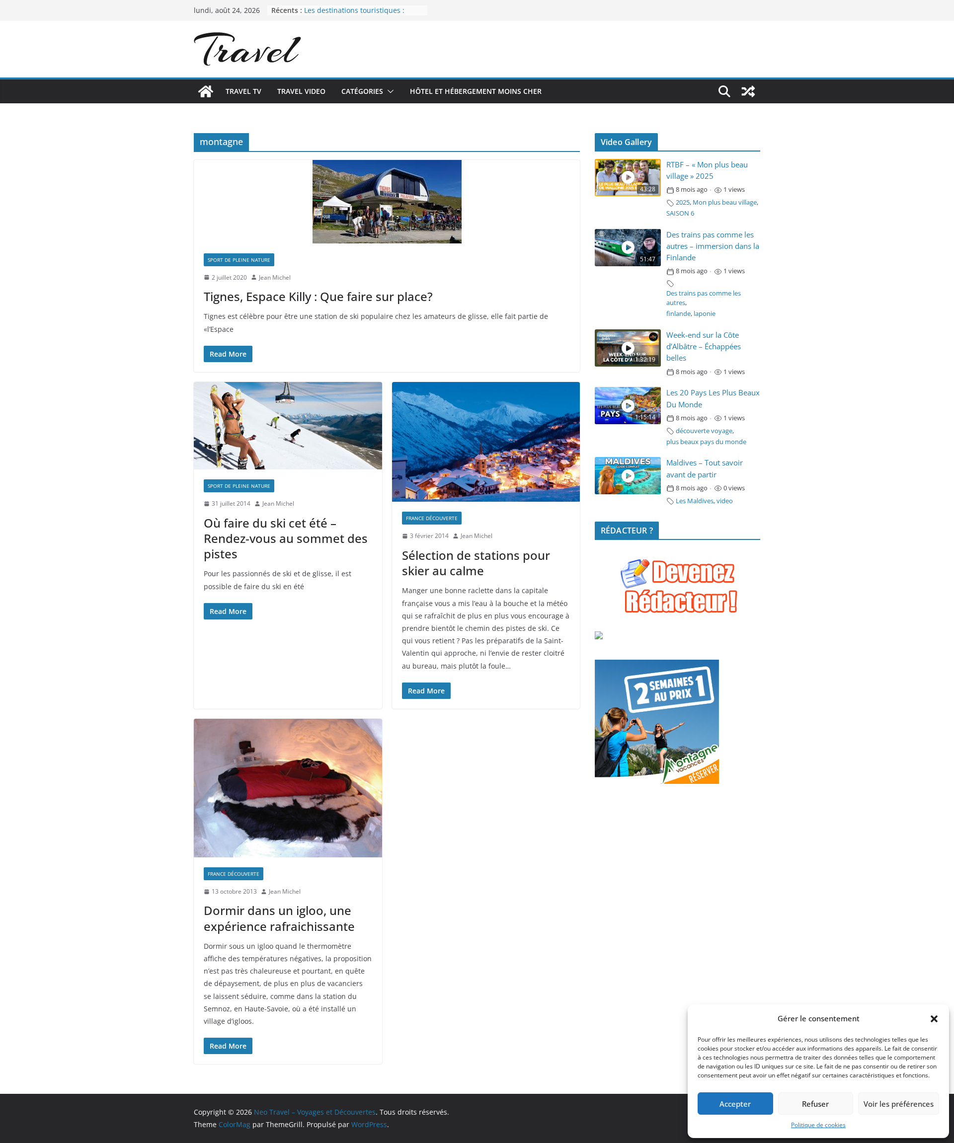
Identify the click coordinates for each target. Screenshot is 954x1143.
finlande (678, 313)
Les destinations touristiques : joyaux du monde (354, 15)
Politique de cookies (818, 1125)
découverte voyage (704, 431)
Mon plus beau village (725, 202)
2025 (683, 202)
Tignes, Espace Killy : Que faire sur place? (318, 296)
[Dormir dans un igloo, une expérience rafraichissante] (288, 788)
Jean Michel (275, 277)
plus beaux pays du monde (706, 442)
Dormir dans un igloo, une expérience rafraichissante (279, 918)
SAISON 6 (680, 213)
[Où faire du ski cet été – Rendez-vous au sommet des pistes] (288, 425)
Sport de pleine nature (239, 259)
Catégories (362, 91)
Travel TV (243, 91)
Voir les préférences (899, 1104)
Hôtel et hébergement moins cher (476, 91)
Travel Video (301, 91)
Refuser (815, 1104)
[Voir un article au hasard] (748, 91)
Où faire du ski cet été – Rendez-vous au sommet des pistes (286, 538)
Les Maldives (695, 501)
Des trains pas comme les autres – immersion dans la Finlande (712, 246)
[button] (934, 1019)
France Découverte (432, 518)
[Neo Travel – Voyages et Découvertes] (206, 91)
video (724, 501)
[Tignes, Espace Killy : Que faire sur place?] (387, 201)
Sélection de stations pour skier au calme (476, 563)
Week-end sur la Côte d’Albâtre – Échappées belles (703, 346)
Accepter (735, 1104)
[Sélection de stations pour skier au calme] (486, 442)
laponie (705, 313)
